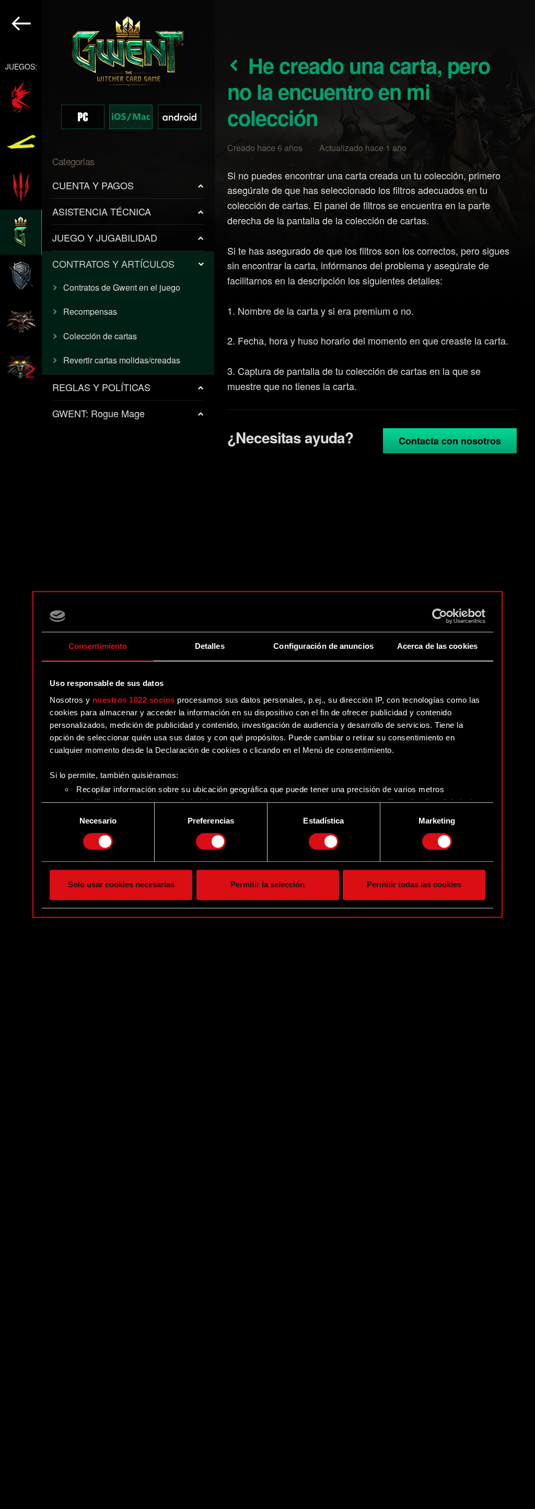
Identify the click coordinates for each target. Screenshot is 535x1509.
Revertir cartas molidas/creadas (121, 360)
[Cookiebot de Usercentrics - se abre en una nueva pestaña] (439, 616)
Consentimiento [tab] (97, 646)
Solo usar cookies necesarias (121, 885)
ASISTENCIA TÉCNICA (101, 211)
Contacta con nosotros (450, 441)
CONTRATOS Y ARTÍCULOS (113, 263)
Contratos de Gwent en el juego (121, 287)
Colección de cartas (100, 336)
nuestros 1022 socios (133, 699)
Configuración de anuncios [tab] (323, 646)
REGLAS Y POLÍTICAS (101, 387)
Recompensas (90, 311)
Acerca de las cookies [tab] (437, 646)
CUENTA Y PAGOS (93, 185)
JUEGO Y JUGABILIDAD (104, 237)
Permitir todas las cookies (414, 885)
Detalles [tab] (210, 646)
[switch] (211, 841)
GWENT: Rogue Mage (98, 413)
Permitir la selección (267, 885)
